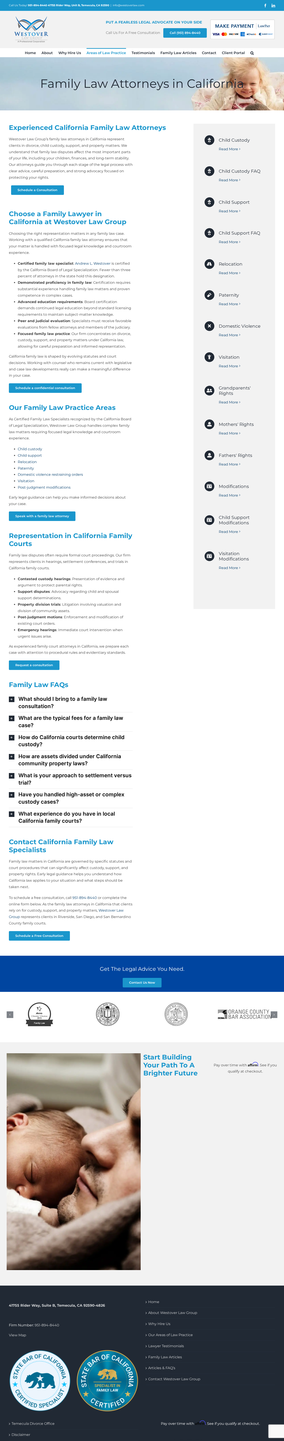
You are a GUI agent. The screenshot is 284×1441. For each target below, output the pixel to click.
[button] (252, 52)
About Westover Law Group (172, 1314)
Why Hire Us (159, 1325)
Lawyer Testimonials (166, 1347)
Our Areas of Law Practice (170, 1336)
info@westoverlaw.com (128, 5)
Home (153, 1303)
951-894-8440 (47, 1326)
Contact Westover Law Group (174, 1380)
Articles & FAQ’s (161, 1369)
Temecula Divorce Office (33, 1424)
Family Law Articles (165, 1358)
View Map (17, 1336)
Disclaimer (21, 1435)
